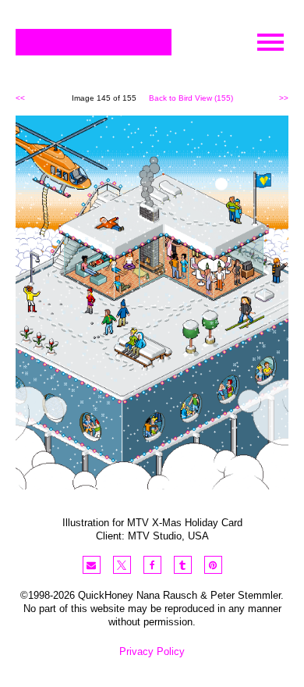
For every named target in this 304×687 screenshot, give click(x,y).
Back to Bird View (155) (191, 98)
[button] (91, 565)
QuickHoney (93, 42)
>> (283, 98)
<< (20, 98)
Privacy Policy (152, 651)
